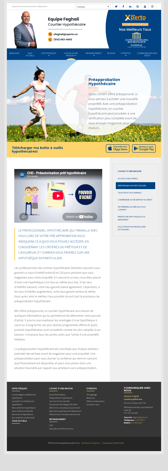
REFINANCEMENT (94, 53)
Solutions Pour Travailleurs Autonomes (132, 228)
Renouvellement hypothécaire (23, 407)
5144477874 (140, 420)
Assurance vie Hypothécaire (22, 414)
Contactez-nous (92, 404)
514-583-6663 (136, 422)
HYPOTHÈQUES (48, 53)
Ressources (90, 398)
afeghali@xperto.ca (139, 417)
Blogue (111, 53)
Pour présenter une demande (23, 417)
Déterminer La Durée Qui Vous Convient (132, 208)
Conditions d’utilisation (90, 443)
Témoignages (91, 394)
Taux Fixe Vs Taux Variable (130, 192)
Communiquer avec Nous (147, 54)
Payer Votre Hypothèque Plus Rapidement (131, 218)
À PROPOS (126, 53)
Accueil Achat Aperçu (128, 178)
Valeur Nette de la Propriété (22, 411)
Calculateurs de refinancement (61, 428)
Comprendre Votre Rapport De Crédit (135, 199)
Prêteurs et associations (95, 401)
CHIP (51, 425)
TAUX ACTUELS (30, 54)
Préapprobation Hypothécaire (132, 185)
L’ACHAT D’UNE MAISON (71, 54)
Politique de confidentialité (113, 443)
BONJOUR (14, 53)
